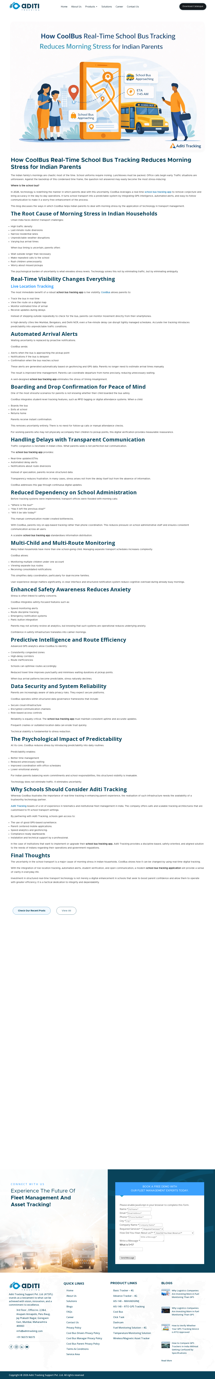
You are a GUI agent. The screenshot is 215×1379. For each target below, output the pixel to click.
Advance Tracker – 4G (125, 1295)
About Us (76, 6)
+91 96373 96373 (26, 1337)
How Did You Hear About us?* (137, 1232)
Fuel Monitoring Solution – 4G (130, 1327)
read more (22, 1224)
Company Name (129, 1224)
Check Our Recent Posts (31, 911)
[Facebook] (11, 1347)
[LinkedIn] (21, 1347)
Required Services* (131, 1228)
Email (124, 1213)
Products (90, 6)
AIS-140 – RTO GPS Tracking (129, 1306)
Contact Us (133, 6)
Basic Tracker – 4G (123, 1290)
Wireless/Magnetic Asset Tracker (131, 1338)
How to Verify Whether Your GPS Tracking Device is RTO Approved (185, 1328)
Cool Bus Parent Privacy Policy (83, 1343)
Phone (124, 1217)
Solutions (107, 6)
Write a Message (130, 1240)
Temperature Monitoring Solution (132, 1333)
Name (124, 1209)
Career (119, 6)
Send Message (127, 1257)
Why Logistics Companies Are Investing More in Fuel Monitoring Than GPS (185, 1293)
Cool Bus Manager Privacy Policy (84, 1338)
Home (64, 6)
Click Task (118, 1317)
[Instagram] (16, 1347)
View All (66, 911)
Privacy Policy (73, 1327)
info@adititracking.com (30, 1331)
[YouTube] (27, 1347)
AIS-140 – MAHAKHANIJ (126, 1301)
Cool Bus (118, 1311)
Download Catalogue (193, 6)
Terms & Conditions (77, 1349)
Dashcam (118, 1322)
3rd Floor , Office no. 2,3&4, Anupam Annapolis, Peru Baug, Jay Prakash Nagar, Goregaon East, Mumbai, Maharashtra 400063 (33, 1317)
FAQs (69, 1311)
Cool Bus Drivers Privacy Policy (83, 1333)
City (123, 1220)
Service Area (73, 1354)
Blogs (69, 1306)
